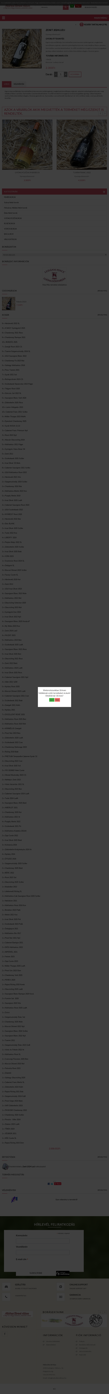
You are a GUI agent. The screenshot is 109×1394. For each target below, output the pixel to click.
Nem (57, 700)
